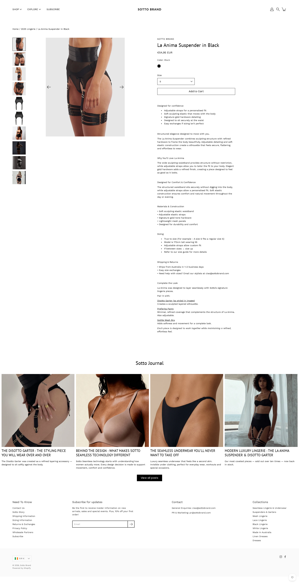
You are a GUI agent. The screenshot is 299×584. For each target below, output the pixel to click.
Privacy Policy (19, 528)
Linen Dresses (260, 536)
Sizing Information (22, 520)
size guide (183, 252)
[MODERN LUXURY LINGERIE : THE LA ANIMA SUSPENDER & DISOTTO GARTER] (261, 410)
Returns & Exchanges (23, 524)
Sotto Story (18, 512)
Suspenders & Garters (264, 512)
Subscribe (17, 536)
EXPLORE (32, 9)
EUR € (21, 558)
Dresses (257, 540)
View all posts (149, 478)
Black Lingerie (260, 524)
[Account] (271, 9)
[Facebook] (285, 556)
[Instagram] (280, 556)
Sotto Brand (25, 565)
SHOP (15, 9)
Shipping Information (23, 516)
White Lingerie (260, 528)
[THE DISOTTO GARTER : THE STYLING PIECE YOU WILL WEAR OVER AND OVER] (38, 410)
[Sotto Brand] (149, 9)
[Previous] (49, 87)
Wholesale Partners (22, 532)
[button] (278, 9)
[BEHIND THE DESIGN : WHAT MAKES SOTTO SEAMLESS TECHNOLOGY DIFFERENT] (112, 410)
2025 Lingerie (28, 29)
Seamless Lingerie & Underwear (270, 508)
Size (159, 75)
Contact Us (18, 508)
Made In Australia (262, 532)
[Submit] (131, 524)
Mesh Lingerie (260, 516)
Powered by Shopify (21, 568)
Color (163, 60)
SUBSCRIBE (53, 9)
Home (15, 29)
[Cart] (284, 9)
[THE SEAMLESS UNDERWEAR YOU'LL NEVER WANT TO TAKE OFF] (186, 410)
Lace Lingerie (260, 520)
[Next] (122, 87)
